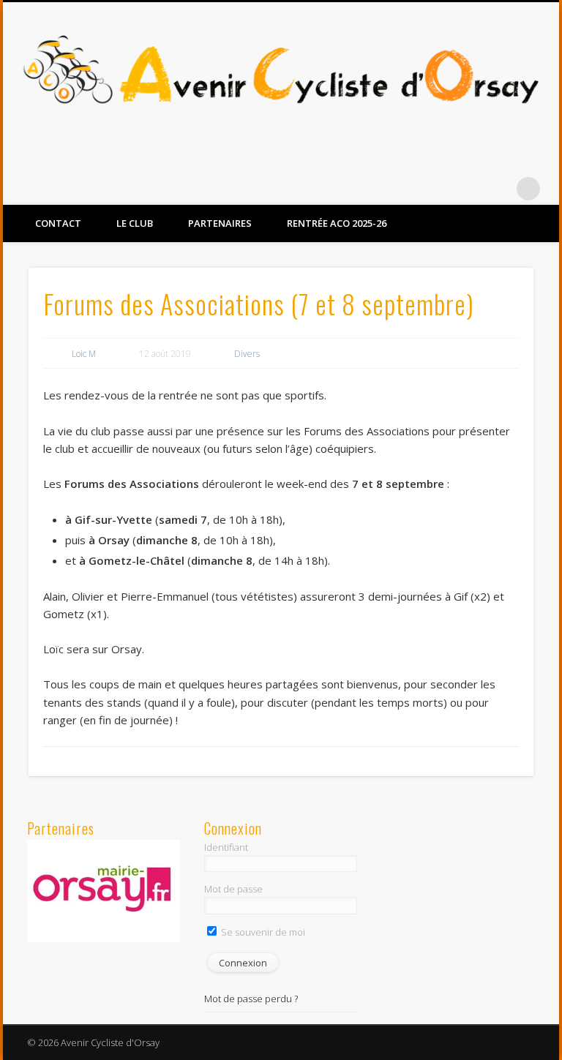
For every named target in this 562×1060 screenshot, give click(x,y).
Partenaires (220, 223)
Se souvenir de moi (262, 932)
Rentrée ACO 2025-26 (336, 223)
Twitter (498, 188)
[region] (104, 891)
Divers (247, 353)
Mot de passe (233, 888)
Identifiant (226, 847)
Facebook (468, 188)
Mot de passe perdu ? (251, 998)
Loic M (84, 353)
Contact (58, 223)
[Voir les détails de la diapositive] (104, 891)
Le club (134, 223)
